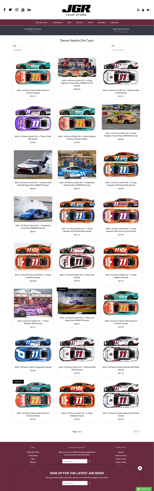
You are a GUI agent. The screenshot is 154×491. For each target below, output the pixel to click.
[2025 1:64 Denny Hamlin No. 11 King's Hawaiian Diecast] (121, 256)
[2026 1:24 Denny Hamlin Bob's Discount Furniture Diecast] (121, 302)
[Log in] (142, 10)
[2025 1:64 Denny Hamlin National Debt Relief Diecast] (121, 349)
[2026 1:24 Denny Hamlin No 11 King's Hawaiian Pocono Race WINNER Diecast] (121, 116)
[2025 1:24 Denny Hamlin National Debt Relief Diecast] (121, 395)
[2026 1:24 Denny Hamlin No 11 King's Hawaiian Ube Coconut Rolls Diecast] (121, 210)
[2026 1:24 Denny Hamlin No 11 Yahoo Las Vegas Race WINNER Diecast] (77, 301)
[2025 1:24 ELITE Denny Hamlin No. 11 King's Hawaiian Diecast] (33, 256)
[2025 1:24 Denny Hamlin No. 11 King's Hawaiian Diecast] (77, 395)
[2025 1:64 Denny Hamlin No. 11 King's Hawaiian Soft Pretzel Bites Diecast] (77, 210)
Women (33, 462)
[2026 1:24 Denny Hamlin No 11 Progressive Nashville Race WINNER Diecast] (77, 164)
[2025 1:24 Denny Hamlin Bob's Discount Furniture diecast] (33, 395)
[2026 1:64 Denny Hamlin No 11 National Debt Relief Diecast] (121, 72)
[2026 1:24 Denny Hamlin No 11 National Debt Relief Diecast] (77, 349)
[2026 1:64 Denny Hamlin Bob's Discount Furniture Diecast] (33, 72)
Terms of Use (121, 459)
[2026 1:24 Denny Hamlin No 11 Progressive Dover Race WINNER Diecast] (33, 209)
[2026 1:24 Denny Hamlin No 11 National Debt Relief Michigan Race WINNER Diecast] (33, 164)
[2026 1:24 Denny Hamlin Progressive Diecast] (33, 349)
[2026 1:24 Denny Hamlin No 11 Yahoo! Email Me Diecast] (33, 118)
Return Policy (121, 462)
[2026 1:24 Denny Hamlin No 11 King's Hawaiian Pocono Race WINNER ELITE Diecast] (77, 67)
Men (33, 459)
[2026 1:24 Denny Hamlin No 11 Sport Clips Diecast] (77, 256)
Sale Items (114, 22)
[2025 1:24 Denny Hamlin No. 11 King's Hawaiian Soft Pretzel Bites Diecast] (121, 164)
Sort (113, 46)
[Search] (137, 10)
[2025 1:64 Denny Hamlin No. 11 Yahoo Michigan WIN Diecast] (33, 302)
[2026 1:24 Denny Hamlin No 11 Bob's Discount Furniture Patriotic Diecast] (77, 118)
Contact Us (144, 489)
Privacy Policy (121, 455)
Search (121, 452)
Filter (14, 46)
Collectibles (33, 455)
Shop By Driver (33, 452)
